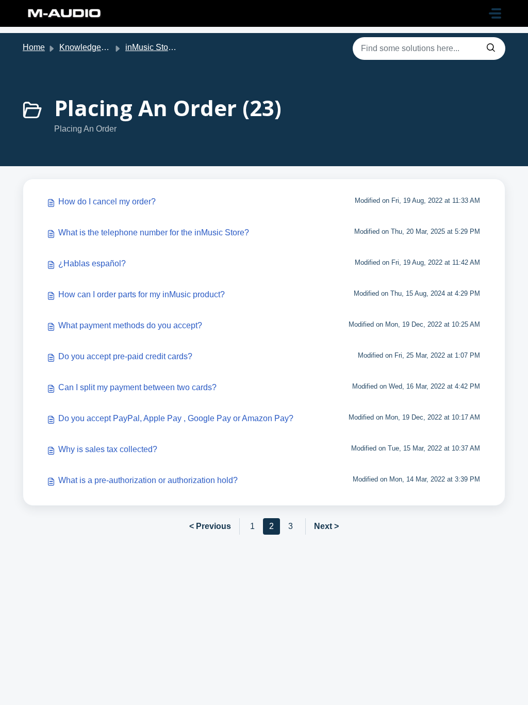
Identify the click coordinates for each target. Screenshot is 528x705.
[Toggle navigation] (495, 13)
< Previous (210, 526)
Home (34, 47)
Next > (326, 526)
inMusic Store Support (165, 47)
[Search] (490, 48)
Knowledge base (90, 47)
